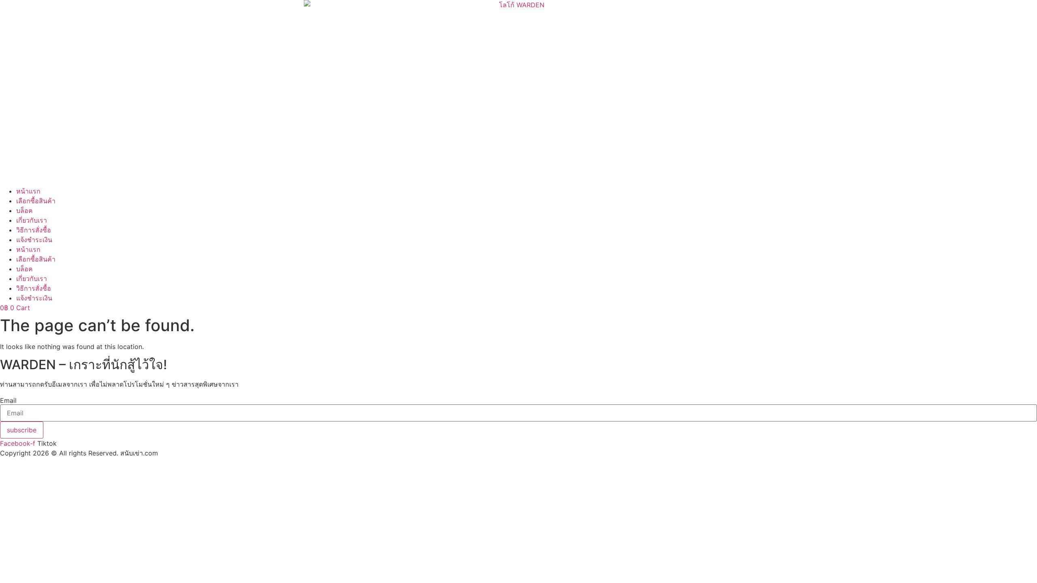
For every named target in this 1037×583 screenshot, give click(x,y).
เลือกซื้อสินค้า (35, 201)
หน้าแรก (28, 191)
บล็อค (24, 210)
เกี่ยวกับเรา (31, 220)
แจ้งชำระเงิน (34, 240)
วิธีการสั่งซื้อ (33, 230)
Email (8, 400)
